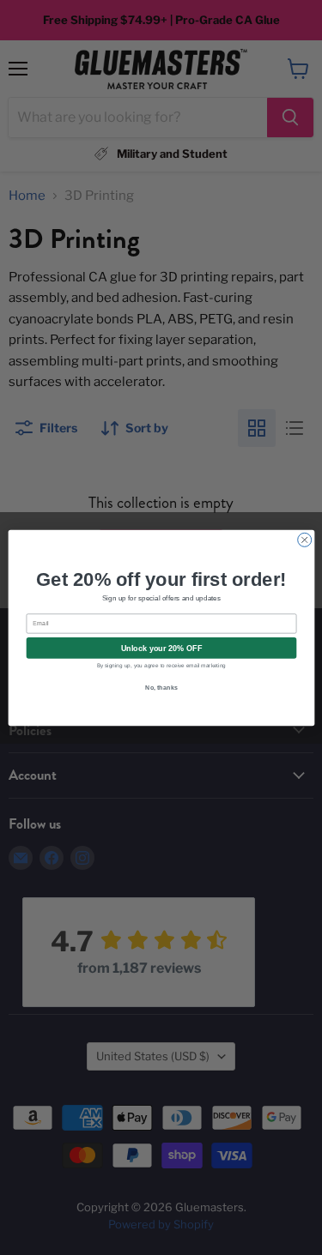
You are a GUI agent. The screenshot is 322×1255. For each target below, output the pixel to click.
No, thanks (161, 687)
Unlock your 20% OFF (161, 647)
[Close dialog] (304, 539)
